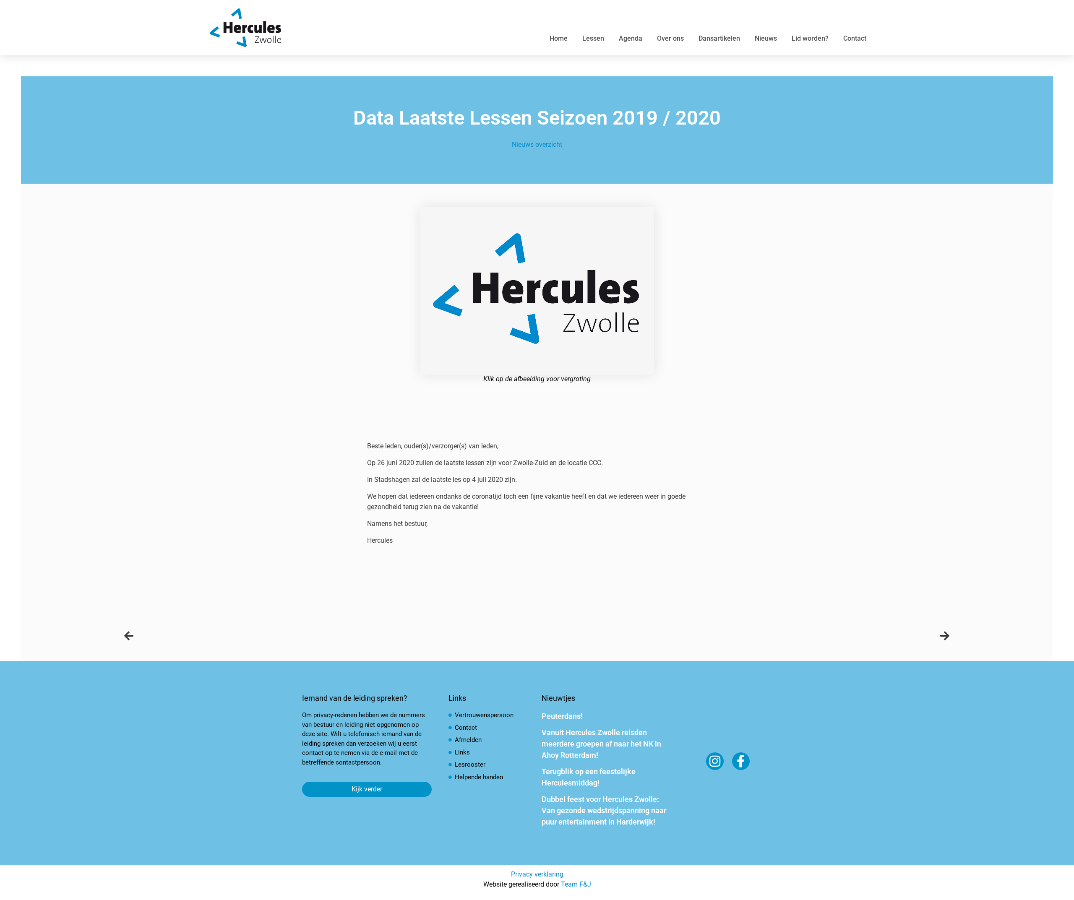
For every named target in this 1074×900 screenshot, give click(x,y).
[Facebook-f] (741, 761)
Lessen (593, 38)
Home (559, 38)
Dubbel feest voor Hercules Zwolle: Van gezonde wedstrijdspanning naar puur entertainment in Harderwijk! (604, 810)
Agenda (630, 38)
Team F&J (576, 884)
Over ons (670, 38)
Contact (854, 38)
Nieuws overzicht (537, 144)
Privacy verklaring (537, 874)
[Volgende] (743, 636)
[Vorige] (330, 636)
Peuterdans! (562, 716)
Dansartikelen (719, 38)
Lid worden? (810, 38)
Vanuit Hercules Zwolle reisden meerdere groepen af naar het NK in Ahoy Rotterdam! (601, 744)
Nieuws (766, 38)
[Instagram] (715, 761)
